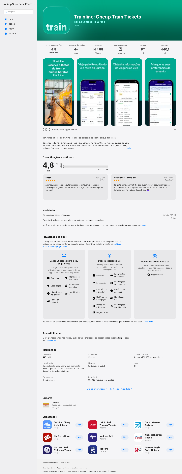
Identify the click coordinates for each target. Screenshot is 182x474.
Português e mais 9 (96, 366)
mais (129, 148)
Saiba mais (148, 321)
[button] (18, 19)
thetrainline (48, 380)
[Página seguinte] (179, 92)
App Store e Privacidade (77, 471)
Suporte (113, 471)
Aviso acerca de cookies (98, 471)
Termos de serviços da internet (54, 471)
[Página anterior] (40, 92)
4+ (135, 366)
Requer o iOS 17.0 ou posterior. (147, 357)
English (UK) (65, 462)
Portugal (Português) (50, 462)
